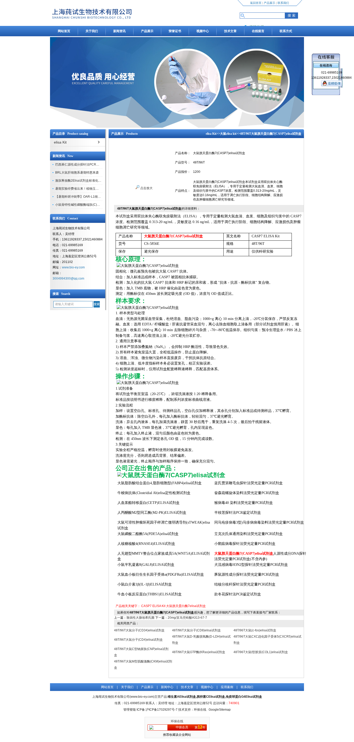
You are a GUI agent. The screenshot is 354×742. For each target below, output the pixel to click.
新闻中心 (167, 687)
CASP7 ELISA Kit (153, 606)
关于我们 (92, 31)
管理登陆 (129, 709)
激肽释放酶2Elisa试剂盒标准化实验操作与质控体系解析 (93, 180)
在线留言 (258, 31)
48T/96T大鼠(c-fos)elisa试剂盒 (254, 630)
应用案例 (227, 687)
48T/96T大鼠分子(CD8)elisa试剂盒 (196, 630)
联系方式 (286, 31)
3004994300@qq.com (68, 278)
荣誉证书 (175, 31)
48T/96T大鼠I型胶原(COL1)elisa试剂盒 (260, 652)
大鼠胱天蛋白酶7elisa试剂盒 (186, 606)
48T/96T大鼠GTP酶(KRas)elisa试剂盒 (198, 652)
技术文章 (230, 31)
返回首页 (255, 2)
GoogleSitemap (220, 709)
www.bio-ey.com (73, 267)
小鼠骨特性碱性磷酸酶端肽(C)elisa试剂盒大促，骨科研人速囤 (98, 204)
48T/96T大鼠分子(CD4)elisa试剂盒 (138, 639)
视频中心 (202, 31)
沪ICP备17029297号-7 (162, 709)
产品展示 (269, 2)
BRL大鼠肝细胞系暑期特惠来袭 (77, 172)
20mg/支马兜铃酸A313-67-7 (187, 617)
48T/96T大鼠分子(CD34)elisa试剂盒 (139, 630)
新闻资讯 (119, 31)
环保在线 (177, 721)
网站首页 (64, 31)
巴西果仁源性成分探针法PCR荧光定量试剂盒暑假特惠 (92, 164)
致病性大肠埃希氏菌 (140, 617)
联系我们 (283, 2)
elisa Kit (211, 133)
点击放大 (146, 188)
